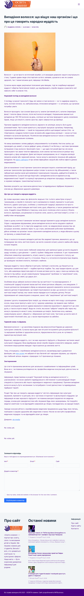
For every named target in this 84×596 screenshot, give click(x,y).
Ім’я (6, 461)
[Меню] (79, 4)
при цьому (20, 353)
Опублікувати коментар (15, 500)
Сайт (58, 461)
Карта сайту (76, 526)
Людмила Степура (35, 537)
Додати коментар (11, 471)
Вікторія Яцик (34, 578)
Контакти (75, 529)
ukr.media (16, 420)
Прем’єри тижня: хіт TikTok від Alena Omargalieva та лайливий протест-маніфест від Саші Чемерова (46, 534)
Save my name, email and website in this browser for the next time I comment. (32, 494)
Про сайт (75, 523)
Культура (35, 27)
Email (32, 461)
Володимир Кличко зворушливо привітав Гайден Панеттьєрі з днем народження (45, 554)
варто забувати (22, 160)
